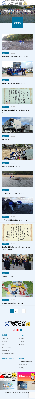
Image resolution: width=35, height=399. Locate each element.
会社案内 (4, 341)
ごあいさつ (5, 338)
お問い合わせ (23, 364)
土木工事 (21, 341)
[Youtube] (17, 330)
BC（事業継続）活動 (8, 353)
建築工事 (21, 344)
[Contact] (21, 330)
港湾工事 (21, 338)
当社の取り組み (6, 350)
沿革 (3, 344)
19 (23, 311)
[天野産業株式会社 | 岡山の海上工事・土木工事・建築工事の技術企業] (14, 2)
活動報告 (5, 53)
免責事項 (21, 368)
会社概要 (4, 335)
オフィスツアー (6, 347)
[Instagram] (14, 330)
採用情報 (21, 358)
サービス (21, 335)
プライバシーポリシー (25, 361)
